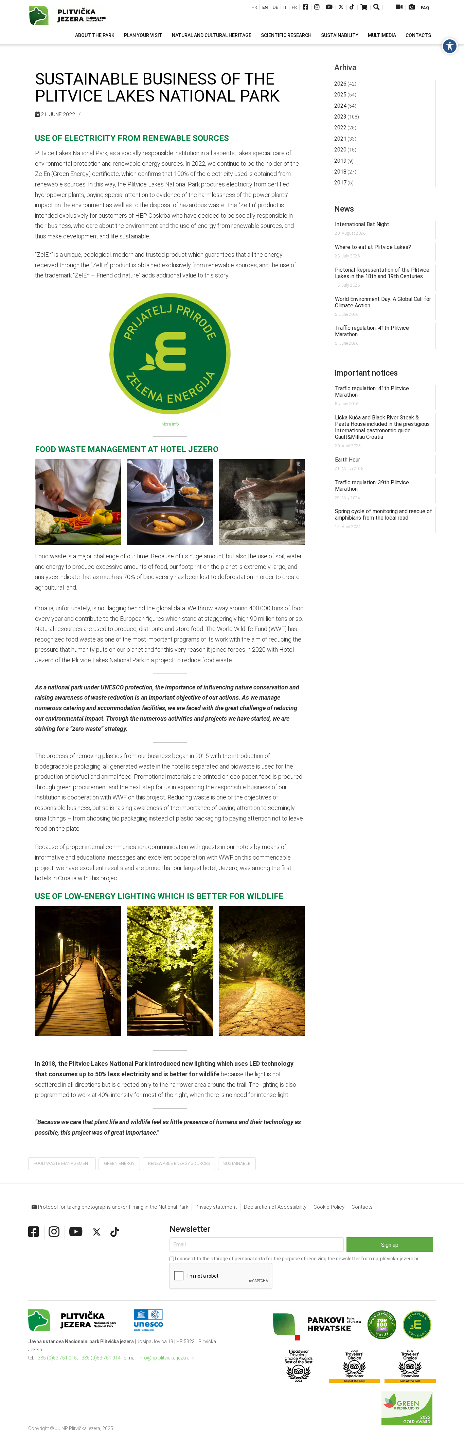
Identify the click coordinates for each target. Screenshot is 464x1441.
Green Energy (119, 1163)
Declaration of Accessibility (275, 1207)
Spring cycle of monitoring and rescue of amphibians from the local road (383, 514)
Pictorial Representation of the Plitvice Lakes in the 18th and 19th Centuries (382, 273)
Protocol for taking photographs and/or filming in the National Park (112, 1207)
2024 (340, 106)
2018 (340, 171)
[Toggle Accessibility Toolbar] (450, 46)
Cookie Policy (329, 1207)
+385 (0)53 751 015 (56, 1358)
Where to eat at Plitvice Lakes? (373, 247)
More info (170, 424)
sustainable (237, 1163)
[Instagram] (317, 7)
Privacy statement (216, 1207)
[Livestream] (399, 7)
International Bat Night (362, 224)
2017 (340, 182)
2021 (340, 139)
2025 (340, 94)
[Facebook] (305, 7)
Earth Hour (347, 459)
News (344, 209)
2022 (340, 127)
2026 (340, 83)
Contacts (362, 1207)
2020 (340, 149)
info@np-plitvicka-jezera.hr (167, 1358)
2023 (340, 116)
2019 (340, 161)
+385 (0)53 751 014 (100, 1358)
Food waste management (62, 1163)
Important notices (366, 373)
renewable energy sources (179, 1163)
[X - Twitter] (341, 7)
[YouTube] (329, 7)
